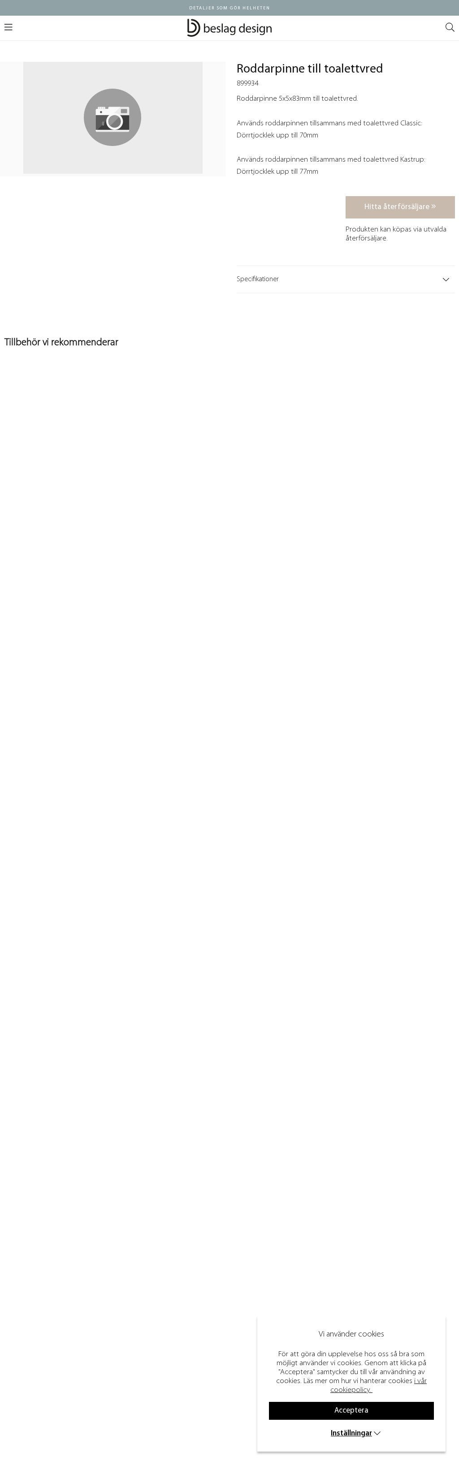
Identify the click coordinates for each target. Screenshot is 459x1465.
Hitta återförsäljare (397, 207)
